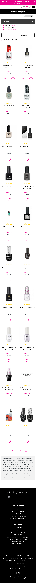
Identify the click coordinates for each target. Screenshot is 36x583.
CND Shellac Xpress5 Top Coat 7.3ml (27, 66)
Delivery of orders (18, 516)
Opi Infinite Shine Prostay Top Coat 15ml (9, 388)
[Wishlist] (27, 7)
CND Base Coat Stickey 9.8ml (9, 227)
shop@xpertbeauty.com (19, 569)
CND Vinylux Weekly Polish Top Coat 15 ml (27, 147)
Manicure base (10, 27)
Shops (18, 530)
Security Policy (18, 544)
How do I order (18, 511)
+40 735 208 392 (19, 563)
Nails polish (18, 16)
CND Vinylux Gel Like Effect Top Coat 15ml (27, 187)
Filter (4, 35)
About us (18, 528)
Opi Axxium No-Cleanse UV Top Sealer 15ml (27, 267)
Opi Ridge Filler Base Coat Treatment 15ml (27, 388)
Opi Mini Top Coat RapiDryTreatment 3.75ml (9, 106)
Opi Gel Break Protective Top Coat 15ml (9, 348)
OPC (18, 546)
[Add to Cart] (4, 78)
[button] (13, 78)
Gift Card (18, 535)
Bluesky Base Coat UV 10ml (9, 307)
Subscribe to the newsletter (18, 537)
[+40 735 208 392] (21, 7)
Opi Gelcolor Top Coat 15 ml (9, 267)
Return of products (18, 518)
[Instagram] (19, 573)
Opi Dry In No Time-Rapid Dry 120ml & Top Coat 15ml (9, 429)
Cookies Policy (18, 542)
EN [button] (33, 7)
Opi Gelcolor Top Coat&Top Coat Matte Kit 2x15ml (27, 429)
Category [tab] (6, 21)
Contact (18, 509)
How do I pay (18, 514)
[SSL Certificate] (18, 499)
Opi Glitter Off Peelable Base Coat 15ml (27, 106)
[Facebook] (16, 573)
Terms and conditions (18, 539)
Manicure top (10, 29)
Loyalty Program (18, 532)
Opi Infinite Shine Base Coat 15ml (27, 308)
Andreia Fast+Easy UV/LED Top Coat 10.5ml (9, 66)
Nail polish (10, 25)
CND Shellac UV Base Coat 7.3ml (27, 227)
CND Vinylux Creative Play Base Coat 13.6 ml (9, 147)
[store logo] (7, 7)
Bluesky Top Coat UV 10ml (9, 186)
